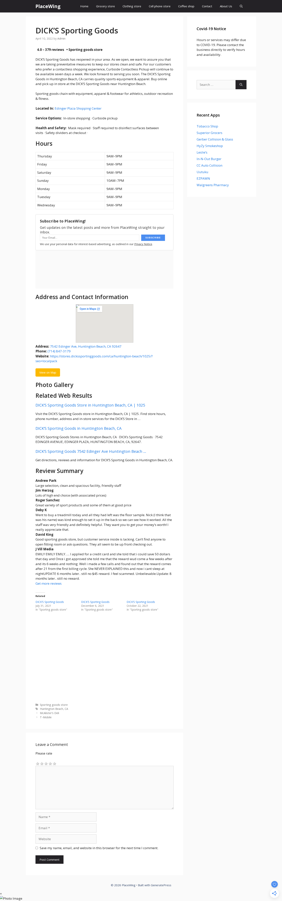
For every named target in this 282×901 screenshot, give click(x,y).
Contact (207, 6)
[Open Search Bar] (241, 6)
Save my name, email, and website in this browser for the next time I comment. (99, 848)
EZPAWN (203, 178)
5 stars (54, 763)
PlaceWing (48, 6)
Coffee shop (186, 6)
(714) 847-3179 (59, 351)
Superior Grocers (209, 133)
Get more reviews (48, 583)
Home (84, 6)
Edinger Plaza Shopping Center (78, 108)
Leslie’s (202, 152)
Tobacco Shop (207, 126)
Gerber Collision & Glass (215, 139)
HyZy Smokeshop (210, 146)
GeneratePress (161, 885)
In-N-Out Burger (209, 159)
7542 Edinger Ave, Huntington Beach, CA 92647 (85, 346)
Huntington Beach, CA (54, 709)
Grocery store (105, 6)
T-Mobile (46, 717)
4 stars (50, 763)
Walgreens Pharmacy (213, 185)
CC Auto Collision (209, 165)
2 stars (42, 763)
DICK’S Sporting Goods (49, 602)
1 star (37, 763)
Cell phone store (160, 6)
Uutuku (202, 172)
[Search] (241, 84)
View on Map (47, 372)
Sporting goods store (54, 705)
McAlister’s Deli (49, 713)
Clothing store (132, 6)
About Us (226, 6)
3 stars (46, 763)
